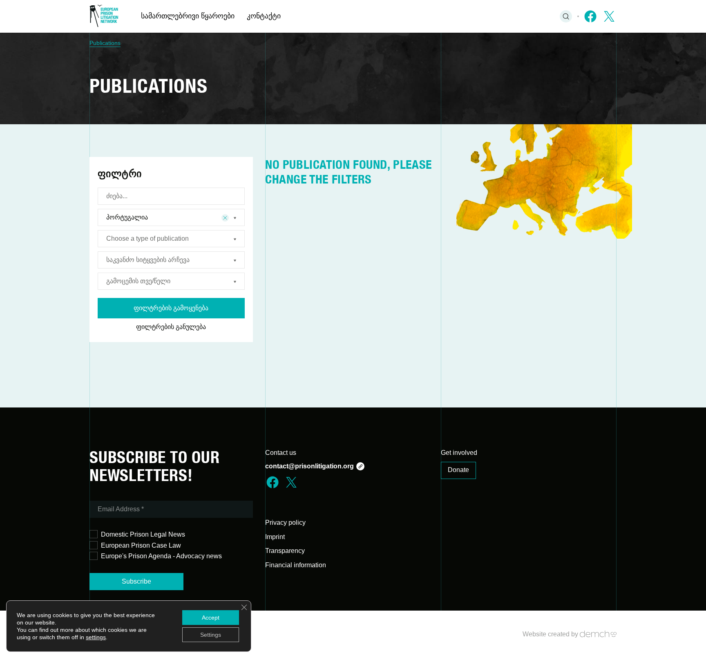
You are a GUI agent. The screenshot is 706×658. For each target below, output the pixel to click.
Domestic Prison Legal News (143, 534)
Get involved (459, 452)
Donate (458, 469)
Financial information (295, 565)
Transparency (285, 550)
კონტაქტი (264, 16)
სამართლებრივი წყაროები (188, 16)
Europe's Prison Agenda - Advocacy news (161, 556)
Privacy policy (285, 522)
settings (96, 637)
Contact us (280, 452)
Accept (210, 617)
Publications (105, 43)
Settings (210, 634)
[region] (353, 43)
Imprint (275, 536)
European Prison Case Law (141, 545)
